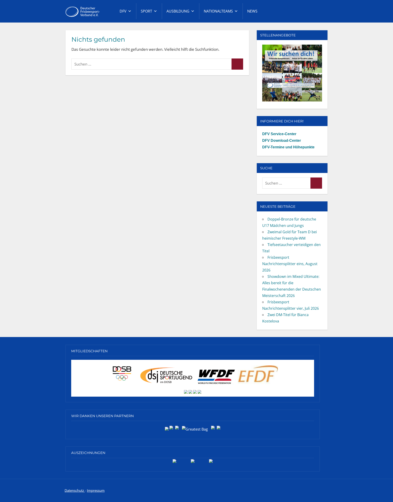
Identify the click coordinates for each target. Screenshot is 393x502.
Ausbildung (177, 11)
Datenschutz (75, 490)
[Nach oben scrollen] (382, 491)
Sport (146, 11)
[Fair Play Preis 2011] (210, 462)
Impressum (96, 490)
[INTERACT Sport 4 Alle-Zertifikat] (174, 462)
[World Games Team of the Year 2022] (192, 462)
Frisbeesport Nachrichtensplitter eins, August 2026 (289, 264)
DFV (123, 11)
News (252, 11)
